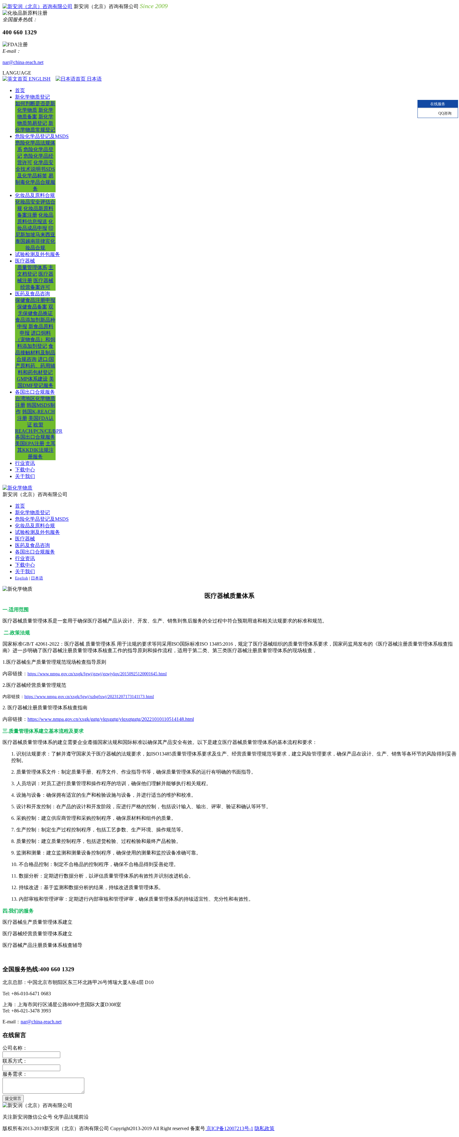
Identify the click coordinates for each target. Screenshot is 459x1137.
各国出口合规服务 (35, 392)
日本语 (94, 78)
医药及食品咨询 (32, 293)
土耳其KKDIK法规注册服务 (36, 450)
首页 (20, 90)
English (21, 578)
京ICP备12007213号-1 (229, 1128)
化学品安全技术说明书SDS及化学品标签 (35, 169)
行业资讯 (25, 463)
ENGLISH (39, 78)
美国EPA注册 (29, 443)
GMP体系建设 (32, 378)
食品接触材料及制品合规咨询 (35, 352)
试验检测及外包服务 (37, 254)
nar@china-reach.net (22, 62)
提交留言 (13, 1098)
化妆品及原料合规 (35, 195)
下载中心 (25, 469)
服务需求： (14, 1074)
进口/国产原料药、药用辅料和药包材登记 (35, 366)
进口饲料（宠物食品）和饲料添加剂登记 (35, 339)
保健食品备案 (32, 306)
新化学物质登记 (32, 97)
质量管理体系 (32, 267)
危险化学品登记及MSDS (42, 136)
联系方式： (14, 1061)
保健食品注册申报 (35, 300)
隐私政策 (264, 1128)
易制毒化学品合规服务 (35, 182)
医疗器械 (25, 260)
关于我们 (25, 476)
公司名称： (14, 1048)
